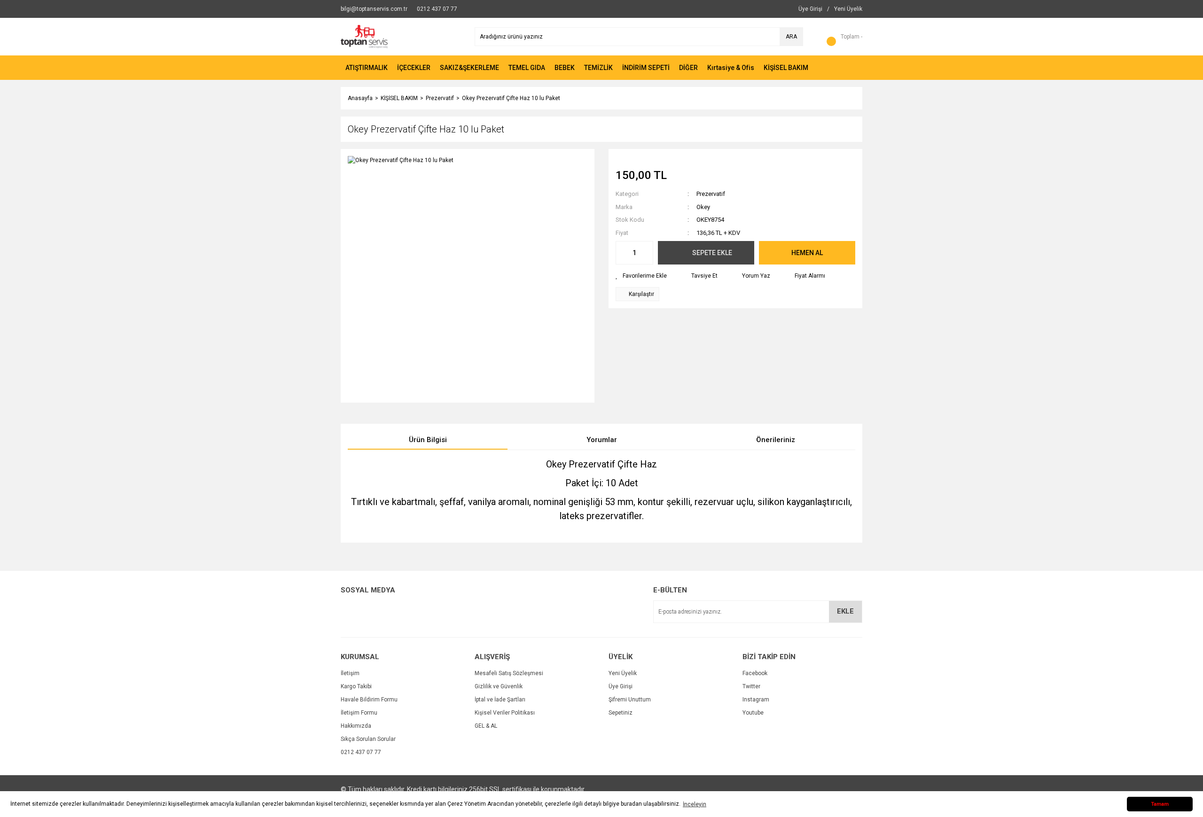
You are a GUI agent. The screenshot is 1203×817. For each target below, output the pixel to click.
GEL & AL (486, 726)
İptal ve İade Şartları (500, 699)
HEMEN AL (807, 253)
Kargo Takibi (356, 686)
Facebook (754, 673)
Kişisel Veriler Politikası (505, 712)
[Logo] (364, 36)
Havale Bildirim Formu (369, 699)
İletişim (350, 673)
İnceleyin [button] (694, 804)
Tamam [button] (1160, 804)
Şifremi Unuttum (630, 699)
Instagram (755, 699)
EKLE (845, 611)
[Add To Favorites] (641, 276)
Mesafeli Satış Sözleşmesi (509, 673)
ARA (791, 36)
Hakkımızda (356, 726)
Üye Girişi (621, 686)
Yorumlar (601, 440)
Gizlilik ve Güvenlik (499, 686)
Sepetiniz (621, 712)
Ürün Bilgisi (428, 440)
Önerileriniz (775, 440)
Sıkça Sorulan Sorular (368, 739)
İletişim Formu (359, 712)
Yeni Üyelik (623, 673)
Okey (703, 206)
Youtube (753, 712)
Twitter (751, 686)
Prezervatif (710, 193)
